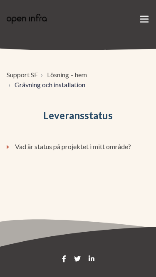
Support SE (22, 74)
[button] (144, 18)
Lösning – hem (67, 74)
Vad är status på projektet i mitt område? (73, 146)
